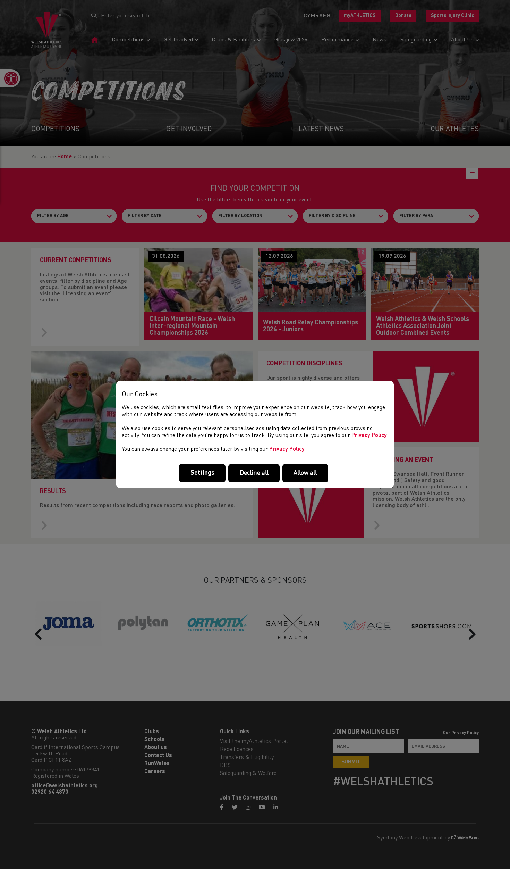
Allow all (305, 473)
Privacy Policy (369, 435)
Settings (202, 473)
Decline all (254, 473)
